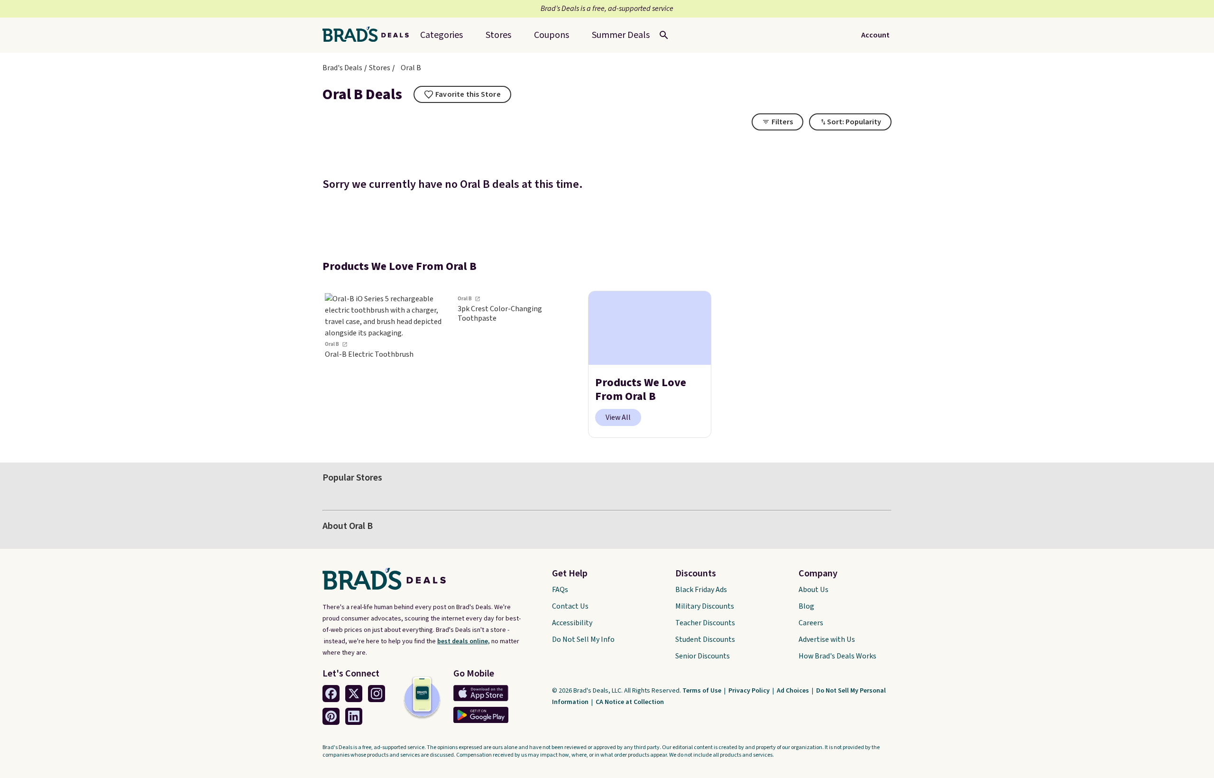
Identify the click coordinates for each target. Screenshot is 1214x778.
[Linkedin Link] (353, 716)
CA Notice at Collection (630, 702)
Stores (379, 68)
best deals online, (463, 641)
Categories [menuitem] (441, 35)
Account (875, 35)
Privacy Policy (749, 690)
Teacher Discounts (705, 623)
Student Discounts (705, 639)
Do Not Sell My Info (583, 639)
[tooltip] (462, 94)
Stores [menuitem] (498, 35)
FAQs (560, 589)
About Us (813, 589)
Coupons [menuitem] (551, 35)
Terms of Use (702, 690)
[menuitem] (620, 35)
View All (618, 417)
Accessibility (572, 623)
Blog (806, 606)
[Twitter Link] (353, 693)
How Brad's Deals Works (837, 656)
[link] (384, 364)
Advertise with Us (827, 639)
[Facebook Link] (331, 693)
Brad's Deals (342, 68)
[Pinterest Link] (331, 716)
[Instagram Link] (376, 693)
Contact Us (570, 606)
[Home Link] (369, 35)
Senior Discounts (702, 656)
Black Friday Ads (701, 589)
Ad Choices (793, 690)
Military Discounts (704, 606)
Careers (811, 623)
